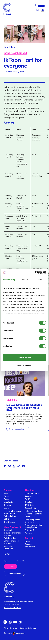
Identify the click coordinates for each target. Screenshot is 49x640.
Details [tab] (24, 279)
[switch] (42, 331)
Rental (7, 554)
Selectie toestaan (24, 365)
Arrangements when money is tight (33, 526)
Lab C (6, 508)
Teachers (29, 502)
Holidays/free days (33, 511)
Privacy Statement (10, 628)
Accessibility (30, 508)
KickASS (7, 535)
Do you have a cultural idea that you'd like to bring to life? (24, 407)
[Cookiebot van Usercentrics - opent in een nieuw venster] (35, 272)
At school (8, 530)
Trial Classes (9, 522)
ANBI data (29, 505)
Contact (28, 533)
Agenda (28, 544)
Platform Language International (12, 512)
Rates (27, 517)
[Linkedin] (20, 621)
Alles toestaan (24, 357)
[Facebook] (10, 621)
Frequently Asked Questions (32, 521)
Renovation (30, 496)
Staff (27, 499)
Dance (7, 499)
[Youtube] (15, 621)
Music (6, 493)
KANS (6, 519)
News (27, 541)
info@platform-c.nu (12, 607)
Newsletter (30, 547)
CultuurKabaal (10, 516)
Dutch (6, 496)
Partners (7, 543)
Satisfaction (30, 530)
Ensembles (8, 549)
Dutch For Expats (11, 541)
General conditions (33, 514)
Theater (7, 505)
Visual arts (8, 502)
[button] (36, 5)
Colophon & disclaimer (28, 628)
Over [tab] (40, 279)
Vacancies (8, 546)
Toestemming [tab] (9, 279)
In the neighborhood (12, 533)
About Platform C (33, 493)
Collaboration (10, 538)
